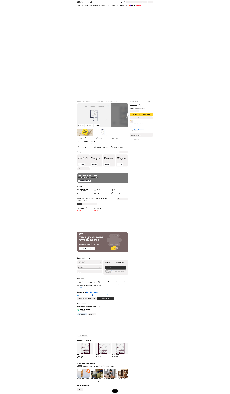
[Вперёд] (128, 115)
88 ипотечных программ (115, 270)
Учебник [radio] (101, 366)
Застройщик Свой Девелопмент (137, 129)
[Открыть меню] (149, 101)
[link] (150, 2)
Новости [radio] (107, 366)
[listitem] (85, 189)
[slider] (89, 268)
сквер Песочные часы (85, 309)
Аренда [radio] (112, 366)
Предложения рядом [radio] (82, 314)
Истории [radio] (96, 366)
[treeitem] (80, 5)
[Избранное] (121, 2)
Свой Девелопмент (92, 292)
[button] (124, 2)
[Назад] (77, 132)
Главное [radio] (79, 366)
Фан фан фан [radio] (85, 366)
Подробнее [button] (79, 287)
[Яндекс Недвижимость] (84, 2)
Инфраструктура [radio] (92, 314)
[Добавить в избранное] (152, 101)
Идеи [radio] (91, 366)
